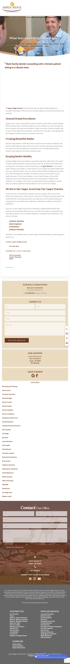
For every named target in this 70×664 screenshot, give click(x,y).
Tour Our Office (15, 625)
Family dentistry (50, 44)
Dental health (33, 44)
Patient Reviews (17, 646)
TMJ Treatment (46, 637)
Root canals (6, 461)
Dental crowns (7, 402)
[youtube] (39, 579)
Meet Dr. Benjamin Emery (18, 621)
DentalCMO (39, 654)
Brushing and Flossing (9, 386)
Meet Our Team (15, 623)
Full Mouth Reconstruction (11, 426)
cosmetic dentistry (16, 221)
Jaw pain (5, 437)
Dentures (44, 619)
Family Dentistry (46, 623)
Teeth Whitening (46, 636)
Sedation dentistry (8, 465)
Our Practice (14, 614)
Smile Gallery (16, 644)
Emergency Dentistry (48, 621)
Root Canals (45, 630)
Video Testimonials (18, 648)
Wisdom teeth (7, 496)
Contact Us (13, 634)
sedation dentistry (16, 229)
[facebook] (30, 579)
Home (12, 616)
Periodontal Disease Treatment (51, 627)
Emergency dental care (10, 418)
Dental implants (7, 410)
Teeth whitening (7, 481)
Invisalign (5, 434)
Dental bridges (7, 398)
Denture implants (8, 414)
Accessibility (14, 632)
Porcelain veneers (8, 453)
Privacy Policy (14, 630)
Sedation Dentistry (47, 632)
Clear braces (6, 390)
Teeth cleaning (7, 477)
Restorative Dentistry (9, 457)
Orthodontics (6, 449)
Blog (28, 17)
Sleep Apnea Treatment (48, 634)
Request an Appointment (18, 636)
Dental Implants (46, 618)
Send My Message (16, 340)
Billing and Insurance (17, 627)
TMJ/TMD (5, 485)
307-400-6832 (14, 246)
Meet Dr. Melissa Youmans (19, 619)
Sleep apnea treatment (10, 469)
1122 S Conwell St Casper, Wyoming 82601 (15, 257)
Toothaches (6, 488)
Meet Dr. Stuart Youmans (18, 618)
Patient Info (14, 628)
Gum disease (6, 430)
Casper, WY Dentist (19, 17)
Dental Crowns (46, 616)
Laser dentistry (7, 441)
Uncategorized (7, 492)
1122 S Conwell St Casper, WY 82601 (35, 562)
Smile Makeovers (8, 473)
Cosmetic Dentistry (15, 44)
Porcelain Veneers (47, 628)
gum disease (48, 166)
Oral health (6, 445)
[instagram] (34, 580)
